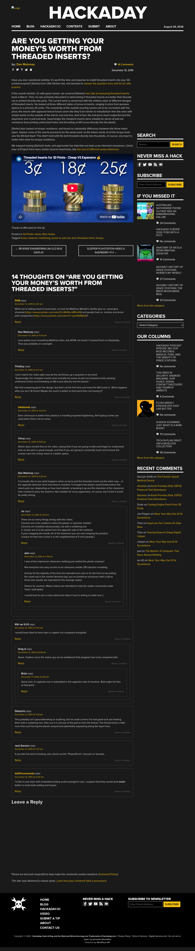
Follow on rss (155, 164)
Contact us (160, 164)
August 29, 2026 (173, 26)
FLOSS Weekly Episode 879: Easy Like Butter (167, 405)
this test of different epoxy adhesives (98, 149)
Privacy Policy (124, 936)
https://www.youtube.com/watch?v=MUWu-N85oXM (53, 312)
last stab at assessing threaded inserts (107, 93)
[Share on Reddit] (26, 69)
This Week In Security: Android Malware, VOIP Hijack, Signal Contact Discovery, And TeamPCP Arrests (169, 381)
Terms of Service (139, 936)
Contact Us (49, 928)
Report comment (122, 322)
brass (24, 238)
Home (16, 26)
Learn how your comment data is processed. (82, 880)
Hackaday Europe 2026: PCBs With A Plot (168, 232)
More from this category (150, 305)
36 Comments (167, 452)
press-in (56, 238)
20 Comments (167, 300)
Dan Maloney (25, 64)
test (74, 238)
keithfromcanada (24, 773)
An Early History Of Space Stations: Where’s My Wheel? (169, 269)
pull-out (66, 238)
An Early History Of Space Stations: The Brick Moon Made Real (169, 290)
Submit (94, 26)
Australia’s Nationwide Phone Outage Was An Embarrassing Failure (168, 211)
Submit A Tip (50, 918)
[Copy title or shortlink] (30, 69)
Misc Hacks (48, 234)
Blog (30, 26)
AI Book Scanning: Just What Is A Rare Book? (169, 425)
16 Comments (167, 259)
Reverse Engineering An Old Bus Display (39, 250)
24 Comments (167, 223)
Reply (18, 322)
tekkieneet (24, 407)
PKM (17, 300)
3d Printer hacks (32, 234)
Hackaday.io (50, 26)
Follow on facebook (139, 164)
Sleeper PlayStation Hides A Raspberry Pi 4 (106, 250)
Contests (74, 26)
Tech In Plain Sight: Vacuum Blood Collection (169, 443)
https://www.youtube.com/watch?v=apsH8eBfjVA (60, 315)
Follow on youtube (150, 164)
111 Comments (167, 434)
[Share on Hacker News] (21, 69)
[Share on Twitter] (17, 69)
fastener (33, 238)
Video (45, 914)
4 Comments (166, 396)
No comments (167, 241)
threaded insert (86, 238)
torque (100, 238)
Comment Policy (108, 874)
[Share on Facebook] (13, 69)
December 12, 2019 (122, 70)
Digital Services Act (158, 936)
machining (44, 238)
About (111, 26)
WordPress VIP (103, 942)
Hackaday (98, 13)
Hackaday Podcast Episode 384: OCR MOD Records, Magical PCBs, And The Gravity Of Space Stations (169, 353)
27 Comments (167, 279)
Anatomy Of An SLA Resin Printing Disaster (169, 250)
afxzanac (142, 486)
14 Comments (125, 64)
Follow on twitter (144, 164)
